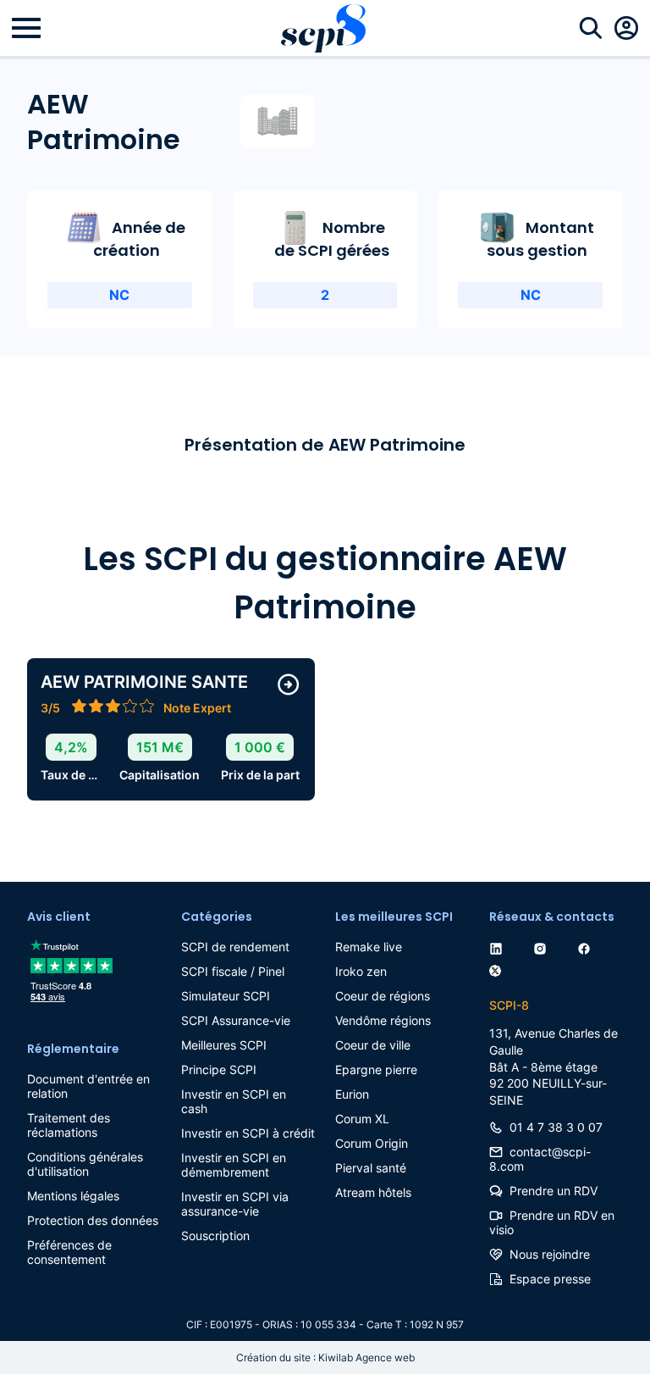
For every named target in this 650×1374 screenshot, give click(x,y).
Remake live (368, 946)
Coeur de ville (372, 1045)
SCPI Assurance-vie (235, 1020)
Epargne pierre (376, 1069)
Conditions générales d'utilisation (85, 1164)
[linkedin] (499, 946)
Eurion (352, 1094)
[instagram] (543, 946)
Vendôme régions (383, 1020)
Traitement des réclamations (68, 1125)
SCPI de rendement (235, 946)
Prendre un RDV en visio (551, 1222)
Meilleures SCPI (224, 1045)
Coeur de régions (382, 996)
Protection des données (92, 1220)
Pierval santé (370, 1168)
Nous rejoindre (550, 1254)
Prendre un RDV (554, 1190)
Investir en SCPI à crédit (248, 1133)
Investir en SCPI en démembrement (233, 1164)
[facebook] (587, 946)
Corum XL (362, 1118)
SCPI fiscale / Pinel (232, 971)
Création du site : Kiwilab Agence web (325, 1357)
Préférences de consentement (69, 1252)
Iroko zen (361, 971)
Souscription (215, 1235)
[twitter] (498, 967)
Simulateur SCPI (225, 996)
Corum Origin (371, 1143)
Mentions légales (73, 1195)
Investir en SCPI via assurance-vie (235, 1203)
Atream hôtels (373, 1192)
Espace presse (550, 1279)
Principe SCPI (218, 1069)
